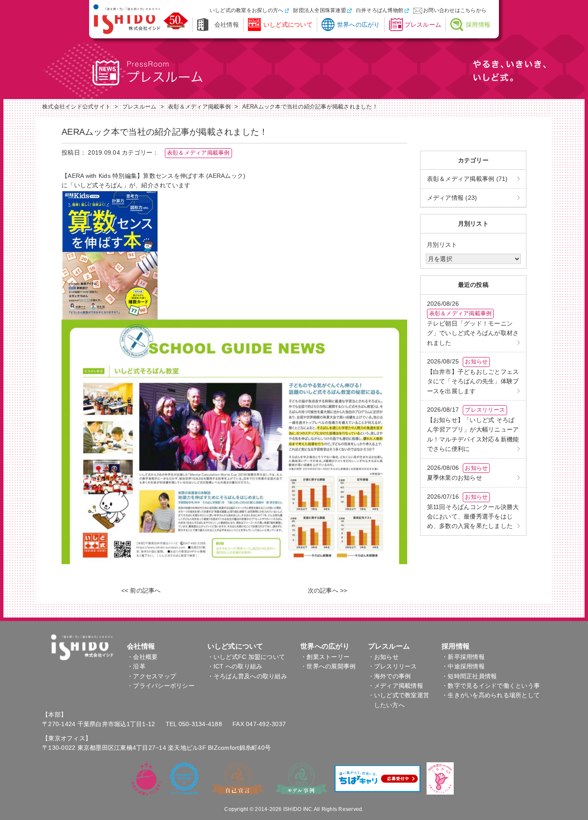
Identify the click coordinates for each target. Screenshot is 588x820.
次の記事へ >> (327, 590)
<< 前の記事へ (141, 590)
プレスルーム (423, 24)
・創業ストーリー (325, 656)
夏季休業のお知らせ (457, 472)
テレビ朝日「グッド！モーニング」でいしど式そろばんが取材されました (473, 323)
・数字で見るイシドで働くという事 (491, 685)
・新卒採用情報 (463, 656)
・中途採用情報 (463, 666)
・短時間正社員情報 (469, 676)
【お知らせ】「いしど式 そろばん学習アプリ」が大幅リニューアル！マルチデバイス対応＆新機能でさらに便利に (473, 429)
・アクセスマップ (151, 676)
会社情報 (226, 24)
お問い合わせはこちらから (454, 10)
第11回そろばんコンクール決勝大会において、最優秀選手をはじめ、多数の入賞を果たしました (473, 511)
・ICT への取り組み (235, 666)
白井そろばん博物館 (379, 10)
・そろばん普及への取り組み (247, 676)
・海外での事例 (389, 676)
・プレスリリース (392, 666)
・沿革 (136, 666)
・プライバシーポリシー (161, 685)
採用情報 (478, 24)
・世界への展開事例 (328, 666)
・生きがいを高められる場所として (491, 695)
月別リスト (442, 244)
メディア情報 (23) (452, 197)
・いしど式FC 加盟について (246, 656)
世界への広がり (358, 24)
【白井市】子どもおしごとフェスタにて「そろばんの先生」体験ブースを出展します (473, 376)
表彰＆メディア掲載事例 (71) (467, 178)
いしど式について (288, 24)
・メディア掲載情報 (395, 685)
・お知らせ (383, 656)
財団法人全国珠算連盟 (319, 10)
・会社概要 (142, 656)
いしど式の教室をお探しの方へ (247, 10)
